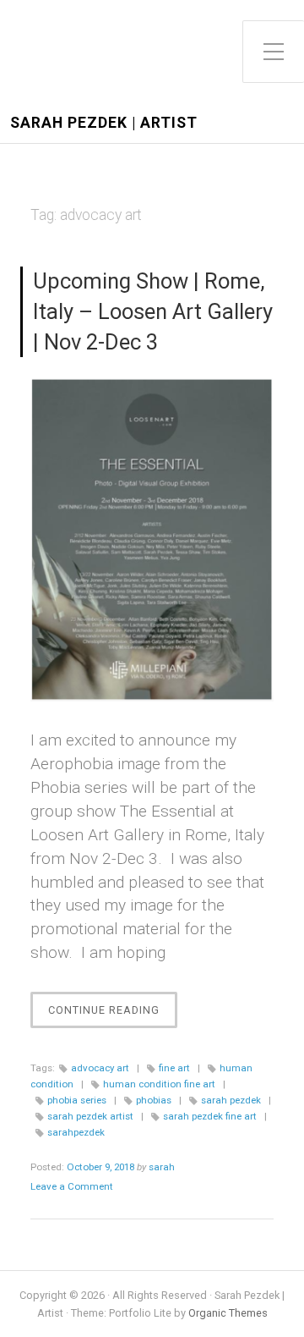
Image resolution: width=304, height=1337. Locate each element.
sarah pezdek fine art (210, 1116)
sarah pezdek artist (90, 1116)
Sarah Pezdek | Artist (104, 123)
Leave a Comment (71, 1186)
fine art (174, 1068)
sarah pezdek (231, 1100)
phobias (153, 1100)
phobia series (76, 1100)
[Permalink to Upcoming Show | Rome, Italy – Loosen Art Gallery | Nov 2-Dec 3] (152, 539)
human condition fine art (159, 1084)
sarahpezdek (76, 1132)
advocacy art (100, 1068)
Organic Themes (228, 1313)
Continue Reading (112, 1015)
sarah (162, 1167)
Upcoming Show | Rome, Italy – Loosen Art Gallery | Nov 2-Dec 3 (153, 311)
